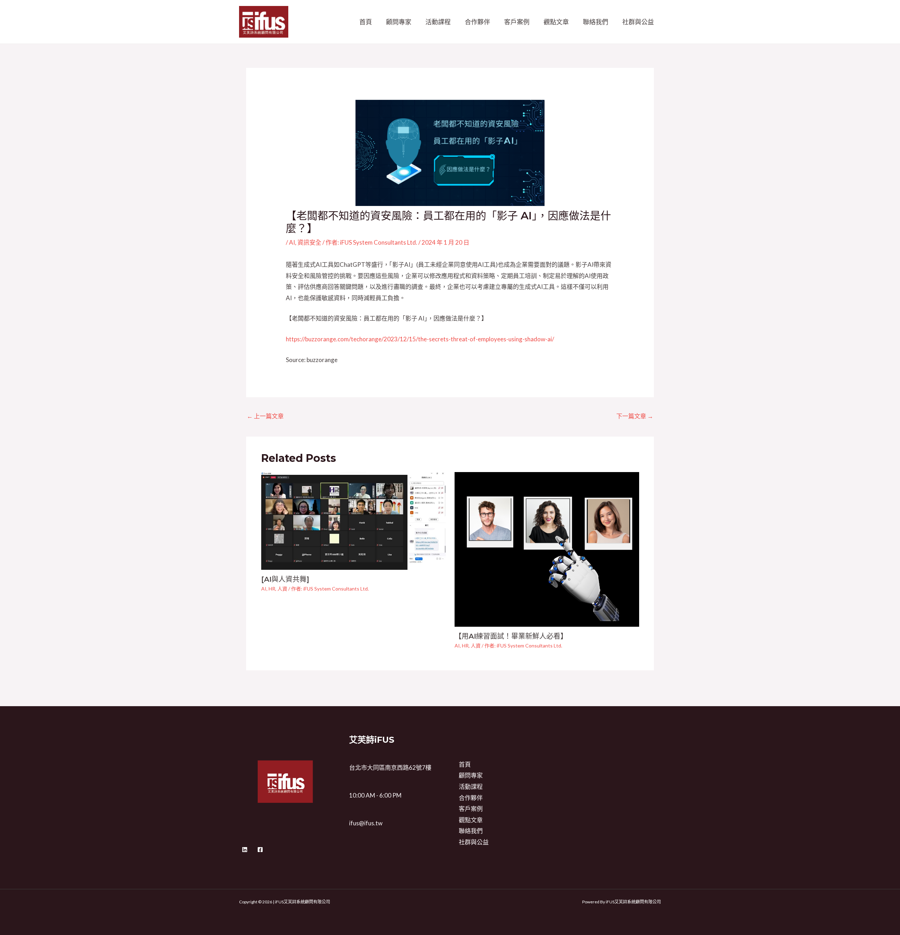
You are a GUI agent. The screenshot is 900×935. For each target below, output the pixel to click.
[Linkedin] (244, 849)
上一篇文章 (265, 416)
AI (292, 242)
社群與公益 (638, 22)
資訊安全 (309, 242)
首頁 (365, 22)
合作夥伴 (477, 22)
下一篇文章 (634, 416)
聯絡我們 (595, 22)
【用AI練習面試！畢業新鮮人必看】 (511, 636)
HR (272, 589)
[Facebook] (260, 849)
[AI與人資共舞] (285, 579)
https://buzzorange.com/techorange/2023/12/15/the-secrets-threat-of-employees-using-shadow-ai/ (420, 339)
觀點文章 (556, 22)
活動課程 (438, 22)
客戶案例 (516, 22)
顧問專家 (398, 22)
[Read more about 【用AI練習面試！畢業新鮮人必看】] (547, 549)
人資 (282, 589)
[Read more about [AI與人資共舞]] (353, 520)
